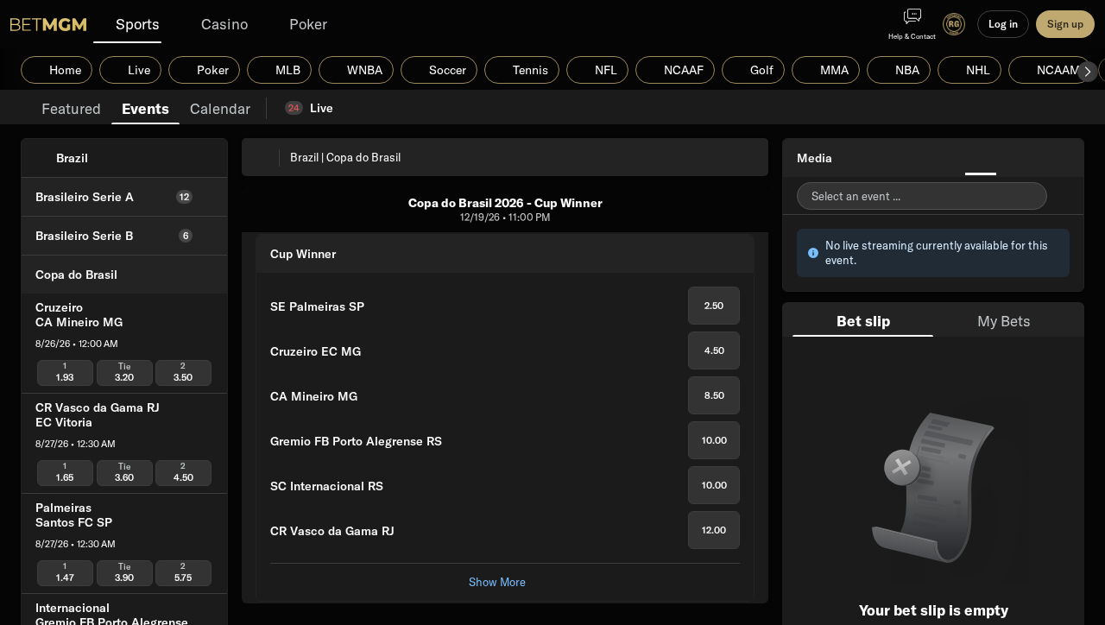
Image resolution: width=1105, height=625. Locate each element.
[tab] (71, 107)
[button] (1087, 71)
